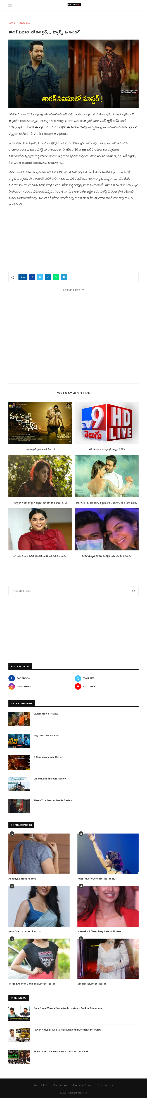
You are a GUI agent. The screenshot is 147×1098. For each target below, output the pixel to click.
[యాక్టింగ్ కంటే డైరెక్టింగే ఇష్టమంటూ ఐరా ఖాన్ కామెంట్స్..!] (40, 476)
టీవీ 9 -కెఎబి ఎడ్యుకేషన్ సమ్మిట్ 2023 (107, 449)
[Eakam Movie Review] (19, 719)
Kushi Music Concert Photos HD (96, 878)
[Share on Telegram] (64, 277)
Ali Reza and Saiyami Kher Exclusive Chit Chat (61, 1051)
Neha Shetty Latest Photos (24, 931)
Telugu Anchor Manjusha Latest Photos (32, 983)
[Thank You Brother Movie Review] (19, 806)
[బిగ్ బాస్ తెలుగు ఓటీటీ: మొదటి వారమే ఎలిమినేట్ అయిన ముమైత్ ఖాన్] (40, 529)
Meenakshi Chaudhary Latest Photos (99, 931)
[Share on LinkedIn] (48, 277)
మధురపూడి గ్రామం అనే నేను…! (40, 449)
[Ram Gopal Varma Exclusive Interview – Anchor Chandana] (19, 1013)
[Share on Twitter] (40, 277)
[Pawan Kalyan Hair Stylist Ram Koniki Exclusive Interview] (19, 1035)
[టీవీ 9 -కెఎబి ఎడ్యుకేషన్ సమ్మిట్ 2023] (107, 423)
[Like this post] (24, 277)
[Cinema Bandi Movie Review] (19, 784)
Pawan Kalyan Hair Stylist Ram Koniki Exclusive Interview (67, 1029)
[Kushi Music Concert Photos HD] (108, 854)
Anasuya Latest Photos (22, 878)
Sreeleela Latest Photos (91, 983)
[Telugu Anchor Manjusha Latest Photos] (39, 959)
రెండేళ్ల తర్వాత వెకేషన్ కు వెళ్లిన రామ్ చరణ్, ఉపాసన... (107, 555)
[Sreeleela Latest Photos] (108, 959)
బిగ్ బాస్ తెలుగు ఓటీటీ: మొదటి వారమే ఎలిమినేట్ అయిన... (40, 555)
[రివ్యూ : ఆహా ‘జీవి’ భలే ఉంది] (19, 741)
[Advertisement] (73, 242)
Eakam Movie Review (46, 713)
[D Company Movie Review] (19, 762)
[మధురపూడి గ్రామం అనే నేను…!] (40, 423)
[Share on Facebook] (32, 277)
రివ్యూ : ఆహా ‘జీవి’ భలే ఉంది (46, 735)
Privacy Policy (82, 1085)
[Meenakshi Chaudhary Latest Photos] (108, 906)
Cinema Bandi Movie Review (50, 778)
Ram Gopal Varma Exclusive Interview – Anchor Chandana (68, 1008)
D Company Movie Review (48, 757)
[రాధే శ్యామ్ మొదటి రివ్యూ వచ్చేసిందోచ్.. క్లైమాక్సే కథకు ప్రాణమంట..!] (107, 476)
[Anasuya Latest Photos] (39, 854)
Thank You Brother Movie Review (53, 800)
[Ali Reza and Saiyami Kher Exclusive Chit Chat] (19, 1057)
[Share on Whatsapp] (56, 277)
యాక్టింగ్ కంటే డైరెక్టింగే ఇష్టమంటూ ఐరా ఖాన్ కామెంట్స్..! (40, 502)
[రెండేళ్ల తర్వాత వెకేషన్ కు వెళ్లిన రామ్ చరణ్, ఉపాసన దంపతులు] (107, 529)
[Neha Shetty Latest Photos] (39, 906)
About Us (40, 1085)
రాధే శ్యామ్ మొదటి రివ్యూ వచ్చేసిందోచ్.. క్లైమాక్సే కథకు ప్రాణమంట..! (107, 502)
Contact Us (105, 1085)
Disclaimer (60, 1085)
